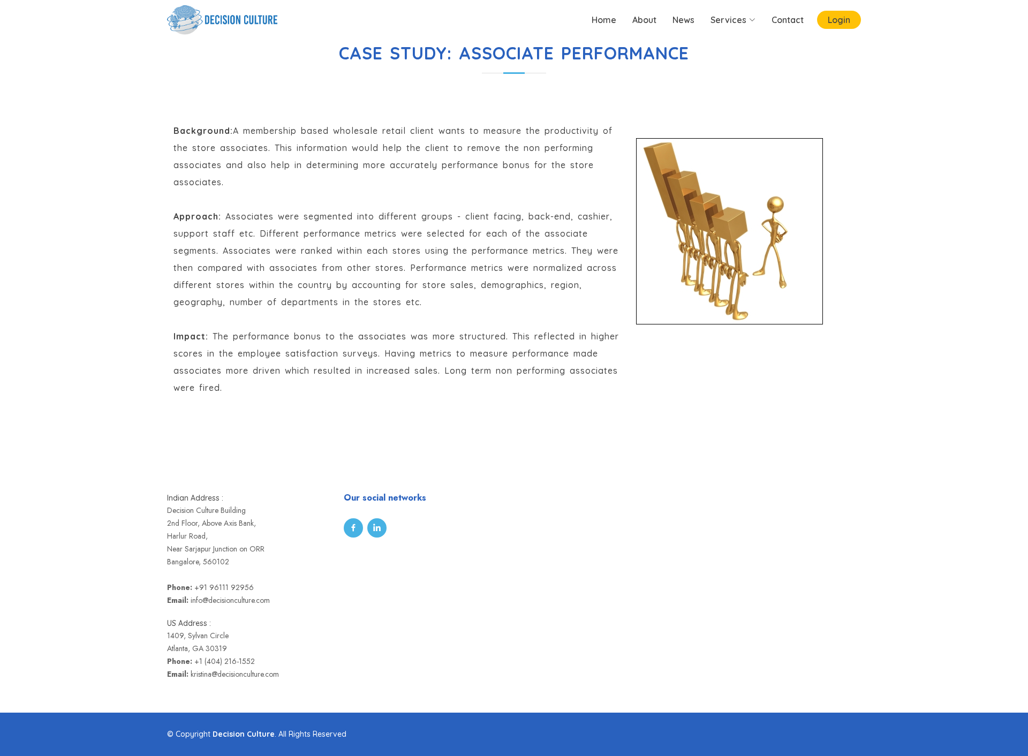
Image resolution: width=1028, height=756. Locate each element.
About (644, 19)
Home (604, 19)
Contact (788, 19)
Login (839, 19)
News (683, 19)
